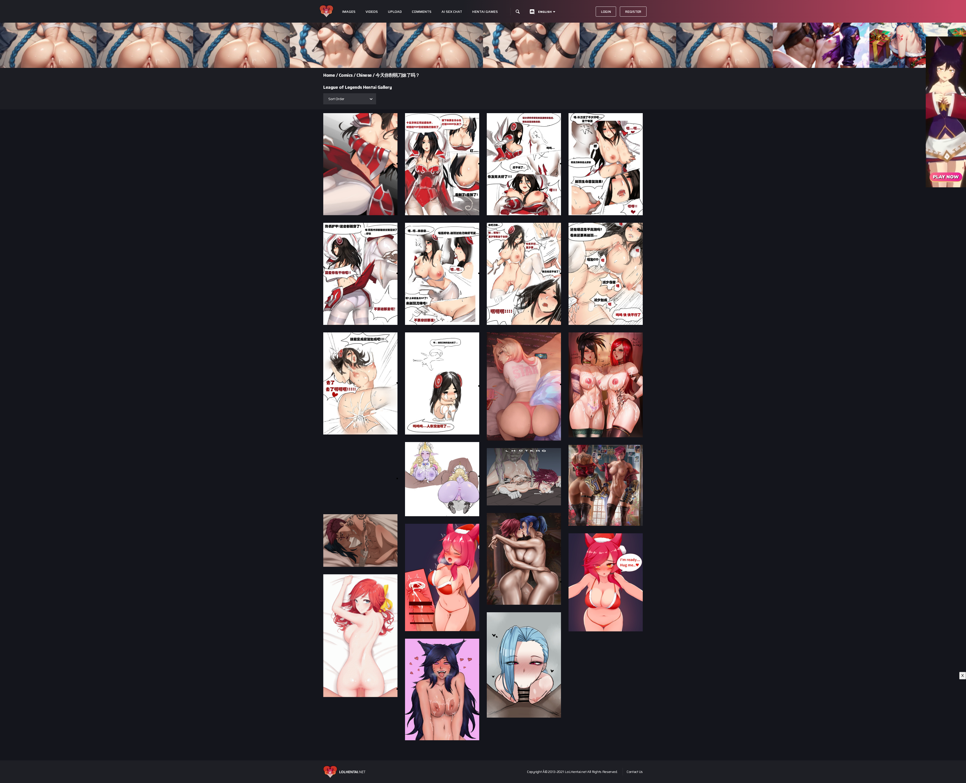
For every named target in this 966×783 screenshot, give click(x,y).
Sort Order (336, 99)
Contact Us (635, 771)
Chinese (364, 75)
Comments (421, 11)
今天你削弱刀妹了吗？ (398, 75)
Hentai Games (485, 11)
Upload (395, 11)
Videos (372, 11)
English (544, 11)
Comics (346, 75)
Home (329, 75)
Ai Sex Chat (451, 11)
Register (633, 11)
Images (348, 11)
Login (606, 11)
